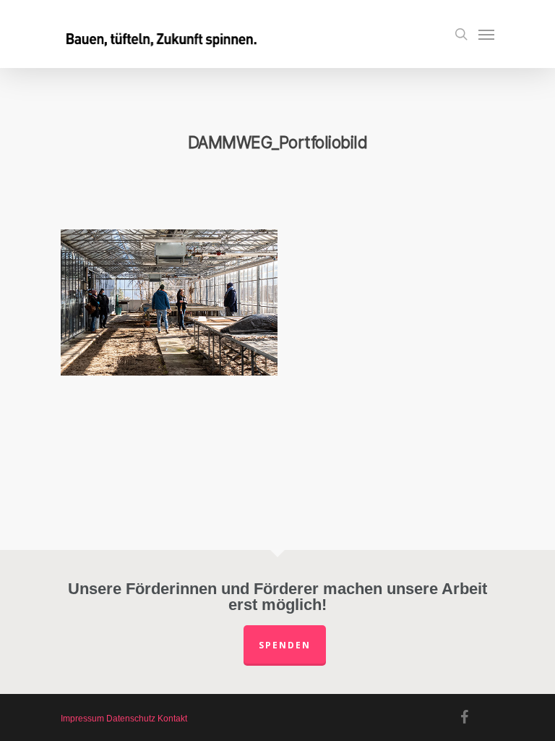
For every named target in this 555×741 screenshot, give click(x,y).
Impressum (82, 719)
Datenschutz (130, 719)
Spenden (285, 645)
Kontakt (172, 719)
